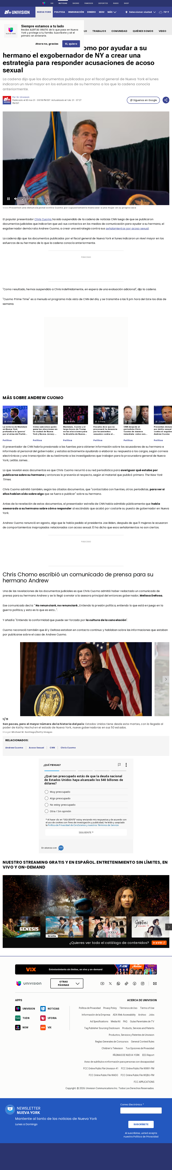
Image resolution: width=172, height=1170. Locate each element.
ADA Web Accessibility (124, 1014)
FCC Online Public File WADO (103, 1075)
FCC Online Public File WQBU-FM (137, 1075)
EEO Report (148, 1055)
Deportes (103, 3)
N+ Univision (23, 97)
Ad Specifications (99, 1021)
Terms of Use (147, 1008)
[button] (86, 158)
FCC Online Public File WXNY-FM (137, 1068)
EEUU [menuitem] (101, 12)
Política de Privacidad (90, 1008)
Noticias (63, 3)
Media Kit (115, 1021)
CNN (52, 747)
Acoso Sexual (36, 747)
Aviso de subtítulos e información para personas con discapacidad (119, 1061)
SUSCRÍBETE (141, 1124)
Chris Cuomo (43, 219)
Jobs (151, 1014)
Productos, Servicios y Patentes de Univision (131, 1035)
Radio (116, 3)
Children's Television (112, 1048)
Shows (76, 3)
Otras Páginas (63, 983)
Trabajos (99, 31)
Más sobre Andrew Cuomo (33, 397)
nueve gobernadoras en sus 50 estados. (99, 727)
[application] (86, 158)
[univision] (16, 12)
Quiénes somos (143, 31)
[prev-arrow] (3, 679)
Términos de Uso (128, 1008)
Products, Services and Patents (138, 1028)
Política (7, 440)
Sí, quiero (71, 43)
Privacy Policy (110, 1008)
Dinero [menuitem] (91, 12)
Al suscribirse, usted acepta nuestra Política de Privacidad (141, 1134)
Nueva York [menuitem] (44, 12)
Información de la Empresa (96, 1014)
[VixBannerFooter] (86, 969)
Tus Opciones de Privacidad (140, 1048)
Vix (52, 3)
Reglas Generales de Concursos (111, 1041)
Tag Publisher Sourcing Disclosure (102, 1028)
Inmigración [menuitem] (76, 12)
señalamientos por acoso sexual (127, 228)
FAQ (125, 1021)
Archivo (142, 1014)
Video (162, 31)
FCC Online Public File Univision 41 (100, 1068)
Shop (126, 3)
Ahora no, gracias (46, 43)
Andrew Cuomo (14, 747)
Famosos (88, 3)
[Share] (166, 100)
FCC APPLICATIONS (144, 1082)
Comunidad (119, 31)
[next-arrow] (166, 679)
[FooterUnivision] (28, 983)
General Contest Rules (142, 1041)
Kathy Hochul (25, 727)
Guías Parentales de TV (142, 1021)
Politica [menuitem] (59, 12)
